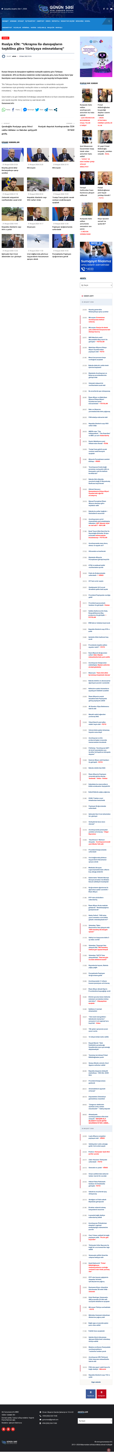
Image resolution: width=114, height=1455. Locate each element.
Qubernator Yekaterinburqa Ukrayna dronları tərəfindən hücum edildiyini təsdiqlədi (99, 880)
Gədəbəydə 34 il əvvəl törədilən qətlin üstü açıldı (98, 588)
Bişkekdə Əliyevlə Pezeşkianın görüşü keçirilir (99, 558)
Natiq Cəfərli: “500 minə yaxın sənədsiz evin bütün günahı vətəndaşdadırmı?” (98, 917)
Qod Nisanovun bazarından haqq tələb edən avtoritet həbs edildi (87, 156)
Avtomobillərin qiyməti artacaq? (97, 1090)
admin (14, 56)
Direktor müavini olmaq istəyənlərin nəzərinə (97, 1208)
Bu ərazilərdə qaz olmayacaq (99, 391)
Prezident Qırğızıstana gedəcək (97, 1082)
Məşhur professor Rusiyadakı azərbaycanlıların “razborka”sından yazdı (99, 1349)
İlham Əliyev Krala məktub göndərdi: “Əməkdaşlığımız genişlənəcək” (99, 908)
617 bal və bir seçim (96, 581)
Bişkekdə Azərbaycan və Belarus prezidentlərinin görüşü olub (98, 375)
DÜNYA (48, 21)
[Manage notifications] (109, 1450)
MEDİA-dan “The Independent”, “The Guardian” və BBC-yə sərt (99, 434)
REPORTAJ (56, 21)
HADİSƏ (33, 27)
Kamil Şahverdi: (99, 1267)
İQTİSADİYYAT (30, 21)
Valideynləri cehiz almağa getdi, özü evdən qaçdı (98, 1145)
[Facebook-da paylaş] (15, 110)
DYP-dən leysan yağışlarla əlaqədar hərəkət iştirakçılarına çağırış (98, 1279)
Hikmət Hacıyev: (99, 492)
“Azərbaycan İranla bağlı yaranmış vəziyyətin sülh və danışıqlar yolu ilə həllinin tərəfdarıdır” (99, 470)
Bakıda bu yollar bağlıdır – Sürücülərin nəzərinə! (98, 512)
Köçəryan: (31, 227)
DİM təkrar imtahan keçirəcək (99, 623)
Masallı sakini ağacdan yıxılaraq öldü (97, 715)
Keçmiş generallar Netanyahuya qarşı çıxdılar (10, 170)
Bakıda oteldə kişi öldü (97, 768)
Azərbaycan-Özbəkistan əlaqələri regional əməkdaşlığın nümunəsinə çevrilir (98, 1226)
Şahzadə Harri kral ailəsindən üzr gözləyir (99, 815)
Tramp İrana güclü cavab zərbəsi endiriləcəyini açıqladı (63, 200)
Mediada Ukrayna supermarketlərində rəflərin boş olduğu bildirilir (99, 870)
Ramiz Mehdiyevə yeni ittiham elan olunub (98, 442)
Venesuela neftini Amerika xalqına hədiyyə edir (98, 1256)
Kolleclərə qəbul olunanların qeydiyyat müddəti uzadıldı (99, 690)
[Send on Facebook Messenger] (28, 110)
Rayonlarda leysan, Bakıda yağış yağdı (98, 966)
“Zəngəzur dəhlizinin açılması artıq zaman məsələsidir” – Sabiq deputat (99, 1107)
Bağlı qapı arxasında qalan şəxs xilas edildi (98, 1324)
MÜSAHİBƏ (79, 21)
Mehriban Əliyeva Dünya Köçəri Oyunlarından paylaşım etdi (98, 350)
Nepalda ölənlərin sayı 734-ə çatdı (99, 1376)
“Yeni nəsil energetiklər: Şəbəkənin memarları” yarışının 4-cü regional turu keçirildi (99, 1020)
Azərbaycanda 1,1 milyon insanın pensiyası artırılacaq (99, 982)
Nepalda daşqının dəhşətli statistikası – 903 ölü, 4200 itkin (99, 1073)
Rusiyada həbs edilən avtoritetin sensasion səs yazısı (86, 226)
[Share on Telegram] (48, 110)
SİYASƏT (21, 21)
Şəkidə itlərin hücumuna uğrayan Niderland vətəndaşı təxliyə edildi (99, 1339)
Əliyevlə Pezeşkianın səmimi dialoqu (99, 460)
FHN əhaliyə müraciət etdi (98, 417)
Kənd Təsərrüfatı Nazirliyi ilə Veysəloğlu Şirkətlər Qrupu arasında (99, 534)
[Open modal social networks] (55, 110)
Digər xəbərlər (96, 1382)
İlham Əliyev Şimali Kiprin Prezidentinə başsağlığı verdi (99, 990)
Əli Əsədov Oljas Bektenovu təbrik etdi (99, 707)
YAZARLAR (17, 27)
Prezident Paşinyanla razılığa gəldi (99, 596)
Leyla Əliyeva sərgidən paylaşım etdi (97, 1137)
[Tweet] (39, 110)
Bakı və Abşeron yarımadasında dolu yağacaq (99, 410)
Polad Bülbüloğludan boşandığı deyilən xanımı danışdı (105, 115)
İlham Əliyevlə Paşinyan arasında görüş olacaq (98, 776)
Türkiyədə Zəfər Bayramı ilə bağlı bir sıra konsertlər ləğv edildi (99, 1247)
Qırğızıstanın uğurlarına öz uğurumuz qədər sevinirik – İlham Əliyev (99, 890)
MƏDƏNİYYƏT (7, 27)
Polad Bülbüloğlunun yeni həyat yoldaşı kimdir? (104, 193)
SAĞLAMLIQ (41, 27)
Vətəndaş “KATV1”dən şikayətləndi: (98, 957)
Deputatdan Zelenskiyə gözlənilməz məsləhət (97, 1098)
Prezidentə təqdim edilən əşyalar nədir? (98, 646)
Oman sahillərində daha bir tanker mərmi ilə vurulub (99, 1175)
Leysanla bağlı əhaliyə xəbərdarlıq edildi (97, 1216)
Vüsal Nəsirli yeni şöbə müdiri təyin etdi (97, 723)
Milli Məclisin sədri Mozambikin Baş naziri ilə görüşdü (98, 340)
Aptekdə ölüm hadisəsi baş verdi (98, 638)
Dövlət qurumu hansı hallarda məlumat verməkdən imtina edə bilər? (99, 1000)
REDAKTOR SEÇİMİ (67, 21)
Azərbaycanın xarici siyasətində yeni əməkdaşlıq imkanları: (99, 522)
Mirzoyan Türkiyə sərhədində (99, 1308)
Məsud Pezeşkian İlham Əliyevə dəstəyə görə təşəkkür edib (97, 503)
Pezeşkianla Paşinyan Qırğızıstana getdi (97, 974)
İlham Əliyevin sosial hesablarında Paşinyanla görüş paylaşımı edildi (98, 699)
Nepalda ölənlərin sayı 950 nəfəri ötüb (98, 425)
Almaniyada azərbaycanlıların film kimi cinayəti (99, 1119)
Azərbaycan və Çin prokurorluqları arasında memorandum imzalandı (98, 740)
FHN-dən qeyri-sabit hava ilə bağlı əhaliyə (99, 1368)
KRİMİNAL (26, 27)
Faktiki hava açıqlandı (97, 1331)
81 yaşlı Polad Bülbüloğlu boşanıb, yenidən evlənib (105, 150)
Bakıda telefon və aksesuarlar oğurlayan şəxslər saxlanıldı (99, 682)
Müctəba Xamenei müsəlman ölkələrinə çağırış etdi (99, 1316)
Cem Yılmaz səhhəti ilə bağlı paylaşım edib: (99, 1237)
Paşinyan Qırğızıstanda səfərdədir (97, 807)
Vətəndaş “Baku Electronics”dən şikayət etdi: (99, 928)
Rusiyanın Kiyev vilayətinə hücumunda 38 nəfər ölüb (98, 1289)
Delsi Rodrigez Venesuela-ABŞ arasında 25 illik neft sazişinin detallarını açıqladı (99, 1299)
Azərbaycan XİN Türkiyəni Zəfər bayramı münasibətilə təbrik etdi (99, 1359)
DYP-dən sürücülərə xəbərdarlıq (96, 899)
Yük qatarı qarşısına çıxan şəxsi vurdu (98, 1030)
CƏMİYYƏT (40, 21)
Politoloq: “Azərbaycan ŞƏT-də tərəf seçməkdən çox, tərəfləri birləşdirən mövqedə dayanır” (99, 751)
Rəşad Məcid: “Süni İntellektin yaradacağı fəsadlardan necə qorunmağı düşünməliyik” (99, 1046)
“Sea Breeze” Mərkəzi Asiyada (99, 842)
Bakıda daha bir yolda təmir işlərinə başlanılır (99, 366)
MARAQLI (59, 27)
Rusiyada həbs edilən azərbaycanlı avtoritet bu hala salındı (87, 115)
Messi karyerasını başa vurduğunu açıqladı (97, 358)
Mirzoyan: (31, 168)
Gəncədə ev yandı (98, 1167)
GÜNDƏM (13, 21)
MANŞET (5, 21)
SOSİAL (87, 21)
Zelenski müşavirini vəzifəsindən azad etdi (97, 384)
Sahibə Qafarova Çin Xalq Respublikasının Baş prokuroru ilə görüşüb (98, 614)
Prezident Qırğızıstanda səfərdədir (97, 851)
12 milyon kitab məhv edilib (99, 1037)
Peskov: (99, 1153)
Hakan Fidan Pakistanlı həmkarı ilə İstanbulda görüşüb (97, 1184)
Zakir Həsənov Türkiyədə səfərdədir (98, 1161)
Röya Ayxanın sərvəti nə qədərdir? (103, 221)
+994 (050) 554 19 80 (49, 1416)
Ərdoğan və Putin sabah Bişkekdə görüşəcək (97, 1201)
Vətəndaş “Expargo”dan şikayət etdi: (98, 948)
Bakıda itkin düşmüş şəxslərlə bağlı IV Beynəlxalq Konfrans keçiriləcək (99, 481)
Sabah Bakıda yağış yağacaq (99, 792)
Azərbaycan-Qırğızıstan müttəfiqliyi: (99, 665)
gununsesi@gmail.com (50, 1419)
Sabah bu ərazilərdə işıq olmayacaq (98, 1193)
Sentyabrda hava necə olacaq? (97, 823)
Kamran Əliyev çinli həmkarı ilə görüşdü (99, 761)
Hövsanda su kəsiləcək (97, 551)
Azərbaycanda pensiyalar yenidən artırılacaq (99, 832)
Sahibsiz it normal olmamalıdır (95, 1010)
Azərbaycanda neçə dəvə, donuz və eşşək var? (98, 544)
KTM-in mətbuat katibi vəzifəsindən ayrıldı (97, 566)
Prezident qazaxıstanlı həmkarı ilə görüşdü (99, 604)
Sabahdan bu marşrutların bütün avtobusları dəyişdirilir (99, 785)
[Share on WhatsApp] (6, 110)
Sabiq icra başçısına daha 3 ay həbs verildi (99, 939)
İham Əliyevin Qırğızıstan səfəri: (99, 655)
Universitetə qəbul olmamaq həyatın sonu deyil (99, 731)
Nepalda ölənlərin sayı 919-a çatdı (99, 630)
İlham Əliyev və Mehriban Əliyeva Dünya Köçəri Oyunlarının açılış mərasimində (98, 400)
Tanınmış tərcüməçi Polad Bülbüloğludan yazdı (98, 1056)
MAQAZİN (50, 27)
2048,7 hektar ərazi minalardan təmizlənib (97, 799)
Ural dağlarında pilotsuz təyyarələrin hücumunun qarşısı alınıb (38, 256)
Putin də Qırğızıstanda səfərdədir (97, 574)
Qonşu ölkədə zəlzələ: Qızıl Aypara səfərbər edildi (99, 1064)
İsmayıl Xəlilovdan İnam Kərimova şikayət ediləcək (87, 191)
